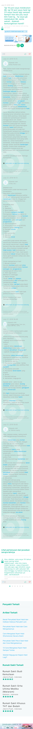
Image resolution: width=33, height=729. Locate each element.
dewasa (23, 82)
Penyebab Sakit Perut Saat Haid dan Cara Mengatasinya (15, 642)
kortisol (12, 265)
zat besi (17, 284)
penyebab (6, 472)
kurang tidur (11, 365)
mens (10, 484)
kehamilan (6, 97)
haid (4, 76)
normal (9, 82)
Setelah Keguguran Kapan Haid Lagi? (15, 656)
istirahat (6, 386)
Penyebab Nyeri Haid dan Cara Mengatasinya (15, 628)
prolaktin (15, 212)
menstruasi (12, 195)
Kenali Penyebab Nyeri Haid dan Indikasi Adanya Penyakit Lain (15, 621)
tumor (23, 105)
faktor (14, 449)
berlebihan (21, 459)
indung (16, 227)
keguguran (22, 350)
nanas (10, 278)
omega (13, 288)
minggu (22, 133)
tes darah (19, 512)
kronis (13, 229)
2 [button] (12, 586)
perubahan (7, 384)
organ (19, 103)
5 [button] (20, 586)
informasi (12, 400)
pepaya (18, 278)
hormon (6, 103)
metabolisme (22, 106)
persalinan (13, 350)
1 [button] (9, 586)
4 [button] (17, 586)
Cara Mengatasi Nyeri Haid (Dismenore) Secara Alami (13, 635)
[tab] (16, 295)
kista (15, 105)
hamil (11, 127)
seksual (13, 91)
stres (24, 265)
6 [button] (22, 586)
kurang (10, 85)
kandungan (24, 144)
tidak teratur (7, 250)
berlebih (21, 212)
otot (15, 280)
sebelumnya (19, 76)
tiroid (13, 237)
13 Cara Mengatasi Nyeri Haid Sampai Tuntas (14, 649)
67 (3, 582)
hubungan (6, 91)
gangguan (21, 101)
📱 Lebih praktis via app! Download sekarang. (16, 163)
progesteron (7, 222)
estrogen (19, 220)
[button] (16, 54)
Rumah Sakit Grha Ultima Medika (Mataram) (13, 689)
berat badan (17, 371)
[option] (16, 571)
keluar (13, 254)
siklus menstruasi (17, 355)
